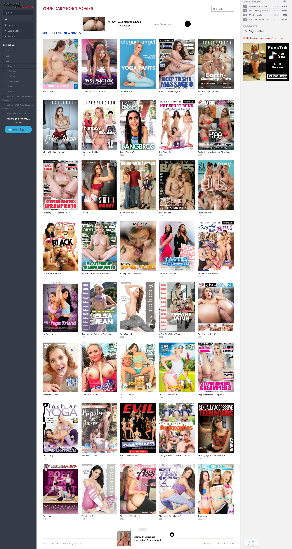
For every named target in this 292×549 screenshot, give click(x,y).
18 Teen (8, 66)
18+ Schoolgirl (11, 71)
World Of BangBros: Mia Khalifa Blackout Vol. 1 (261, 10)
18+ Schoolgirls (12, 76)
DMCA (231, 544)
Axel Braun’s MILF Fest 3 (258, 19)
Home (10, 25)
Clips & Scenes (14, 30)
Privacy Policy (223, 544)
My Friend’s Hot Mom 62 (258, 6)
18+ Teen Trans (12, 81)
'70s (7, 50)
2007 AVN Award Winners (16, 113)
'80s (7, 55)
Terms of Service (210, 544)
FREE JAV (12, 36)
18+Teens (9, 91)
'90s (7, 60)
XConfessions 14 (255, 15)
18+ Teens (10, 86)
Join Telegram (19, 129)
